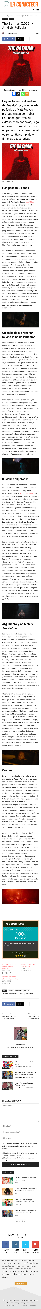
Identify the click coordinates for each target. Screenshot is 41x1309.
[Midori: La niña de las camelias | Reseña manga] (7, 1180)
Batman (11, 990)
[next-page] (7, 1093)
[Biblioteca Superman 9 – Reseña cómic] (7, 1065)
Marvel (4, 1078)
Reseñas (12, 19)
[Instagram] (20, 1289)
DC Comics (6, 1067)
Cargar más (19, 1221)
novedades (18, 990)
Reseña (21, 993)
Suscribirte (35, 1241)
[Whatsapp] (23, 94)
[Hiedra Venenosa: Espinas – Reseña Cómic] (7, 1086)
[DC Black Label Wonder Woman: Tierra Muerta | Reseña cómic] (7, 1191)
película (26, 990)
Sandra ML (10, 33)
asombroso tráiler (26, 493)
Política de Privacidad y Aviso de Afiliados (20, 1305)
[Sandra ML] (3, 33)
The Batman (29, 993)
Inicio (3, 16)
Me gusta (6, 1241)
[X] (18, 94)
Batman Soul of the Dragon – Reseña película (9, 966)
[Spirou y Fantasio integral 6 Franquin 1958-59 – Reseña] (7, 1202)
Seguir (15, 1241)
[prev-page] (3, 1093)
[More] (27, 39)
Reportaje (10, 16)
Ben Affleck (30, 202)
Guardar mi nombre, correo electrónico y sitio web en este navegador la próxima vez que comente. (19, 1146)
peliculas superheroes (10, 993)
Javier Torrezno (20, 1066)
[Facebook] (14, 94)
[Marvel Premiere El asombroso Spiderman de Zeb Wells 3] (7, 1075)
